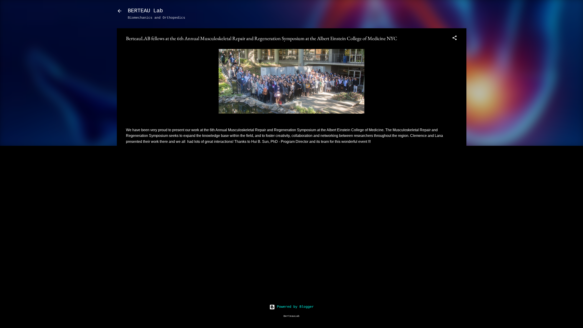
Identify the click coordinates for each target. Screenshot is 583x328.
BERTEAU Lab (145, 11)
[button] (454, 39)
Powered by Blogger (294, 307)
